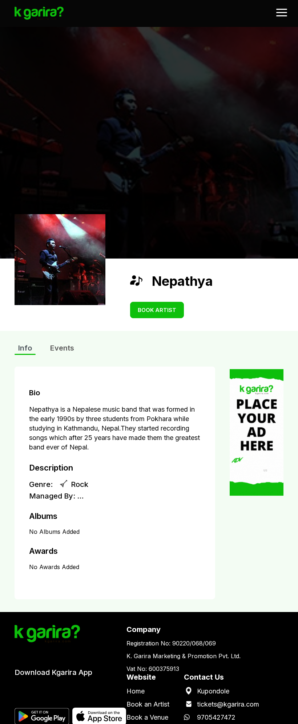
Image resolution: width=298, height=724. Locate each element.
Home (135, 691)
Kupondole (213, 691)
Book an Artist (147, 704)
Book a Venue (147, 717)
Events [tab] (62, 348)
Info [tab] (25, 348)
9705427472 (216, 717)
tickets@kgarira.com (228, 704)
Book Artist (157, 310)
